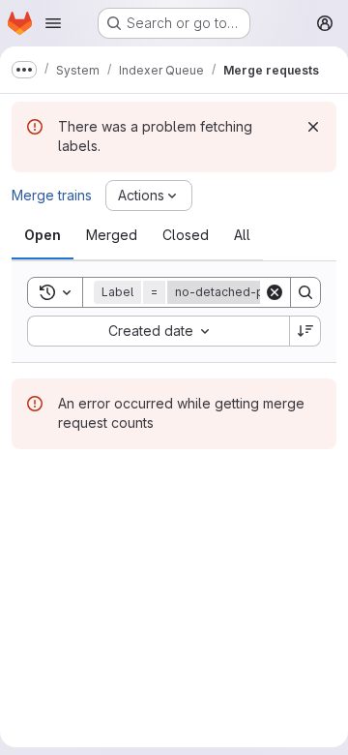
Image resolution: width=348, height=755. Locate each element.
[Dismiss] (313, 126)
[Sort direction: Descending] (305, 331)
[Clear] (274, 292)
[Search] (305, 292)
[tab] (42, 235)
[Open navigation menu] (53, 23)
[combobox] (158, 331)
